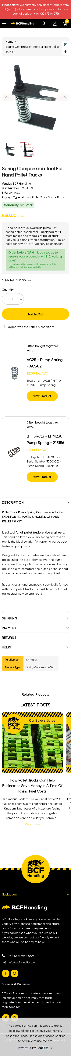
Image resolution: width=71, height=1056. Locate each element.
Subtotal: (8, 280)
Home (9, 41)
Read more (32, 824)
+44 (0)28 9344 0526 (21, 956)
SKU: (5, 192)
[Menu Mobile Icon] (4, 23)
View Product (42, 396)
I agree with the (17, 327)
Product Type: (11, 197)
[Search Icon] (43, 23)
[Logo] (22, 23)
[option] (35, 97)
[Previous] (8, 97)
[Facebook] (5, 973)
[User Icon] (55, 24)
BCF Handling (22, 183)
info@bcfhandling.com (23, 962)
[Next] (62, 97)
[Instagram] (14, 973)
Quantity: (8, 289)
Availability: (11, 205)
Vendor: (7, 183)
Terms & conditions (41, 327)
